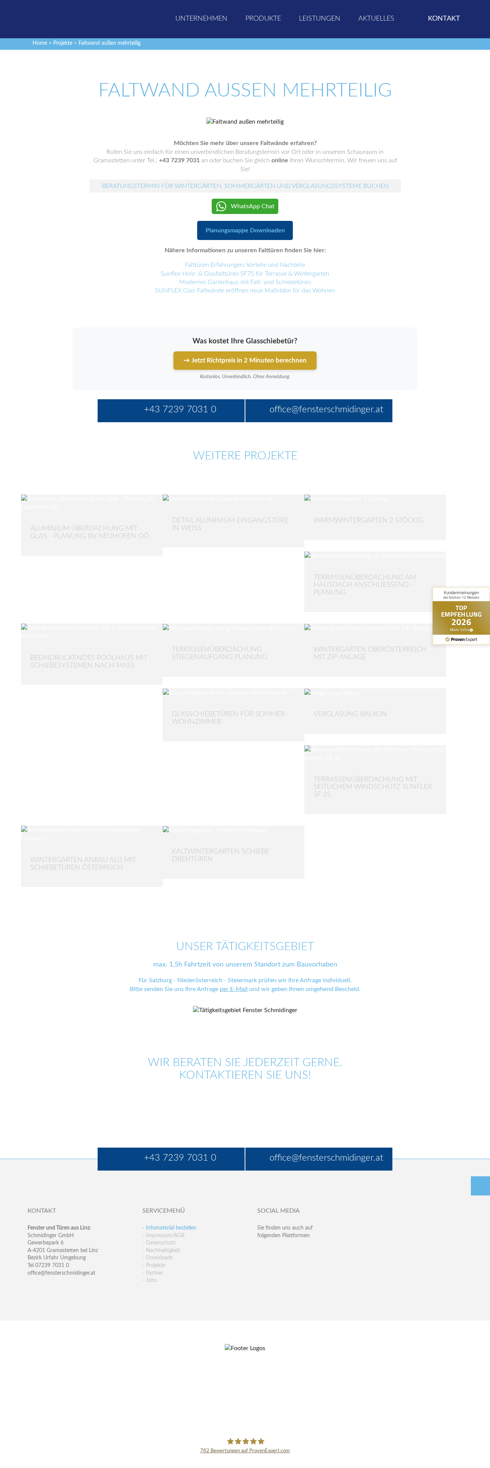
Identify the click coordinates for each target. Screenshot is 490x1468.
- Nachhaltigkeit (161, 1250)
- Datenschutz (159, 1243)
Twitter (280, 1251)
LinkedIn (296, 1251)
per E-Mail (234, 989)
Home (40, 43)
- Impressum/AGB (163, 1235)
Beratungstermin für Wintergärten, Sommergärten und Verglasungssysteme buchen (245, 186)
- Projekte (153, 1265)
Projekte (62, 43)
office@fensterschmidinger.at (61, 1273)
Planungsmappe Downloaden (245, 230)
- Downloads (157, 1258)
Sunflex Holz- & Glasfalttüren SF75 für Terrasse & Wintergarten (245, 274)
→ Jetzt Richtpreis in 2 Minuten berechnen (245, 360)
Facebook (263, 1251)
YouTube (263, 1266)
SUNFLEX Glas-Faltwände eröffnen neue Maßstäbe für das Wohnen (245, 290)
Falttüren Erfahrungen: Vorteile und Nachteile (245, 265)
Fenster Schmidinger (58, 18)
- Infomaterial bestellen (169, 1228)
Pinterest (280, 1266)
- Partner (152, 1273)
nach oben (480, 1185)
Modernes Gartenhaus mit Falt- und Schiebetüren (245, 282)
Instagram (296, 1266)
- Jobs (149, 1280)
